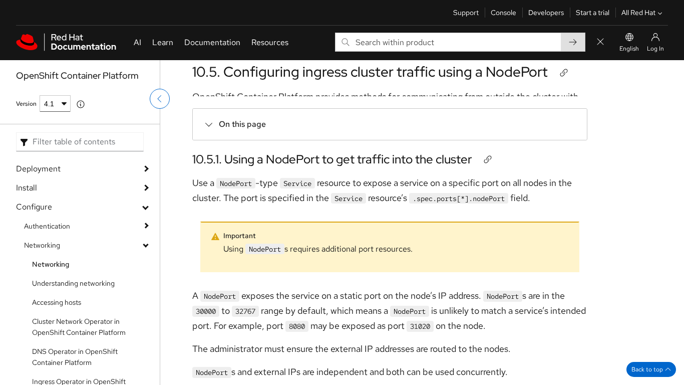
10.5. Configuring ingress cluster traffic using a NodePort (370, 71)
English (629, 49)
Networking (42, 245)
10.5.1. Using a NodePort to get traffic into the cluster (332, 159)
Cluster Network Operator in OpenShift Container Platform (79, 327)
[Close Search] (600, 42)
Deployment (38, 168)
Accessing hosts (56, 302)
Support (466, 12)
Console (503, 12)
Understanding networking (73, 283)
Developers (546, 12)
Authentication (47, 226)
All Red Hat (638, 12)
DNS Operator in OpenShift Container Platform (75, 357)
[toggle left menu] (160, 99)
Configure (34, 207)
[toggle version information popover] (81, 104)
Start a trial (592, 12)
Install (26, 187)
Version (26, 104)
